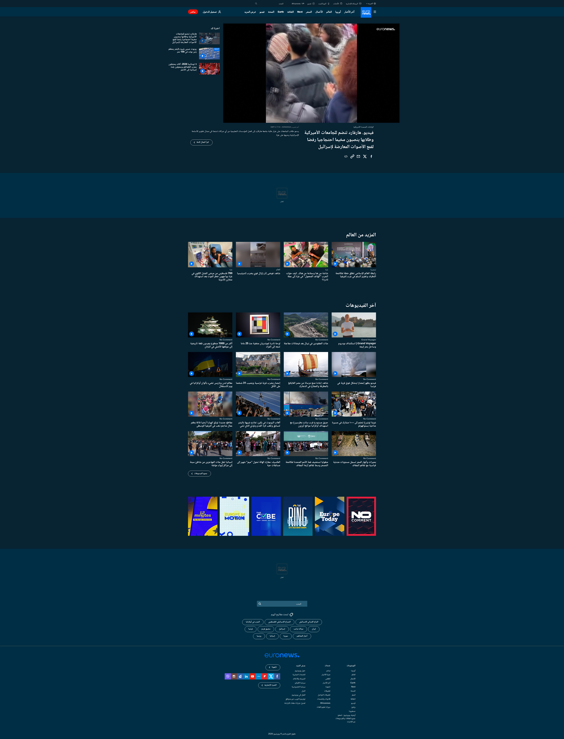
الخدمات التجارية (299, 675)
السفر (309, 11)
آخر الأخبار (349, 11)
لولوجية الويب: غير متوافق (295, 699)
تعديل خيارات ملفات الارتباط (294, 703)
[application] (311, 73)
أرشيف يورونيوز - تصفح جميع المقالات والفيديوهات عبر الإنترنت (345, 719)
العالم (329, 11)
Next (300, 11)
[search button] (256, 3)
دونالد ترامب (298, 629)
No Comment (321, 340)
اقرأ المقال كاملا (203, 142)
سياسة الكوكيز (300, 683)
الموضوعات (351, 666)
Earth (281, 11)
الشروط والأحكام (299, 679)
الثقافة (290, 11)
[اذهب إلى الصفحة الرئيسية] (366, 12)
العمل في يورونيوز (298, 695)
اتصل (303, 691)
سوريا (285, 636)
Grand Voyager (368, 340)
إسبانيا (272, 636)
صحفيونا (352, 711)
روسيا (259, 636)
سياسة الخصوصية (298, 687)
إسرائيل (282, 629)
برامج (353, 707)
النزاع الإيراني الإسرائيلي (308, 622)
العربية (370, 3)
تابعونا (327, 687)
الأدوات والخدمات (323, 699)
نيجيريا (373, 269)
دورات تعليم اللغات (323, 707)
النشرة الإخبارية (270, 685)
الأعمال (319, 11)
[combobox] (271, 3)
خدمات (327, 666)
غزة (326, 269)
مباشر (193, 11)
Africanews (325, 703)
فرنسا (250, 629)
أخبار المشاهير (302, 636)
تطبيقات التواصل (324, 695)
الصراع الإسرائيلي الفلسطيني (279, 622)
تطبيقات (327, 691)
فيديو (262, 11)
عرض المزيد (300, 666)
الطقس (327, 679)
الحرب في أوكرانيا (253, 622)
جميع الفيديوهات (200, 473)
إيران (314, 629)
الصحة (271, 11)
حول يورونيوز (300, 671)
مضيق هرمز (265, 629)
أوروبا (338, 11)
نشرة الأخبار (326, 675)
